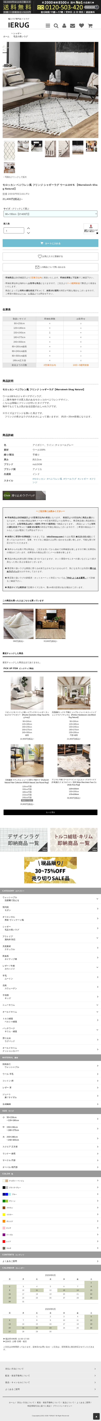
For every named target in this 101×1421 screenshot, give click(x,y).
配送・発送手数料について (48, 1402)
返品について (68, 1402)
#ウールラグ (70, 479)
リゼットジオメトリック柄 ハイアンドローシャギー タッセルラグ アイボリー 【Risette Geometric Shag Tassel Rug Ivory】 (27, 714)
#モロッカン (39, 479)
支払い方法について (26, 1402)
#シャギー (83, 479)
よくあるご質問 (83, 1402)
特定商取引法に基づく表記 (39, 1406)
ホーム (6, 36)
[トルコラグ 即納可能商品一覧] (73, 839)
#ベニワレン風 (54, 479)
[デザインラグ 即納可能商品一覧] (23, 839)
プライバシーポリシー (62, 1406)
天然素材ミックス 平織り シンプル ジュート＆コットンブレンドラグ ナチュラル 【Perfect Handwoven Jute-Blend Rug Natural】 (74, 714)
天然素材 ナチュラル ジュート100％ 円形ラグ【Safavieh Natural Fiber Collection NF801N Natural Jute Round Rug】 (27, 781)
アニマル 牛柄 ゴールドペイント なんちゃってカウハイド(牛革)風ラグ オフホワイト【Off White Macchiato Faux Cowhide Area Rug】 (74, 782)
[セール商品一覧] (50, 870)
